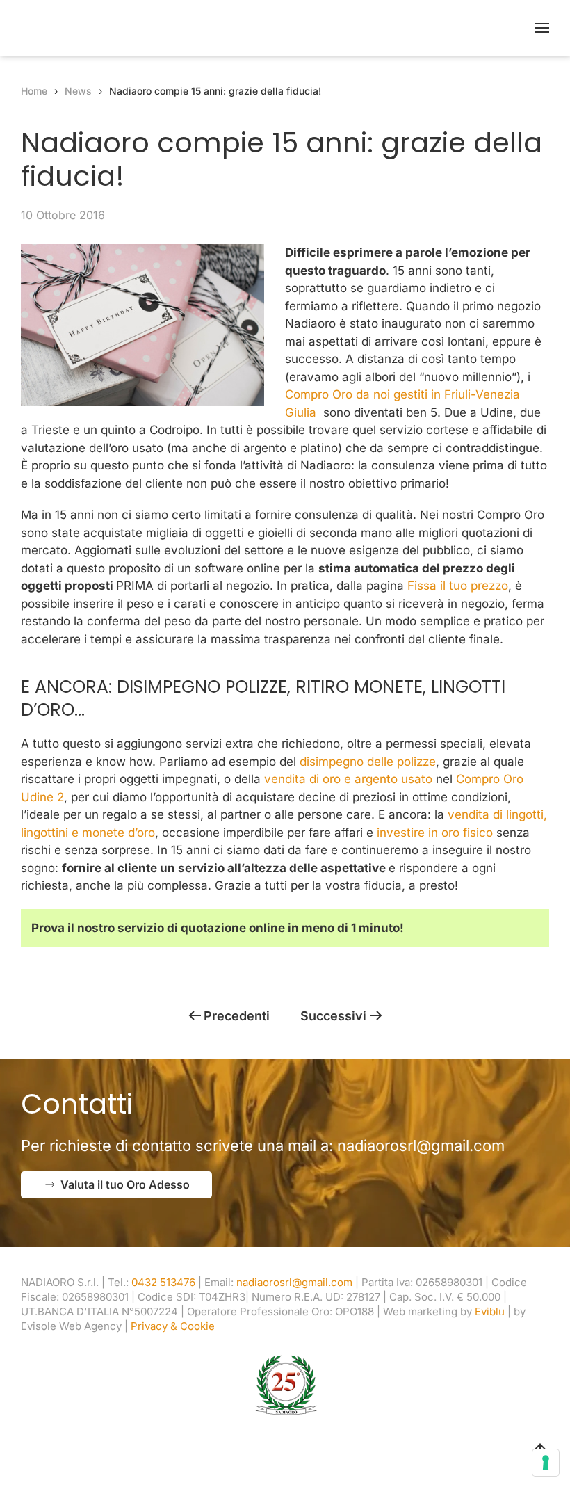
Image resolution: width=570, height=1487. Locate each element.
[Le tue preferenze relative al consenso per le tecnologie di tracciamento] (545, 1462)
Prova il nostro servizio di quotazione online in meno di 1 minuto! (217, 928)
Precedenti (237, 1015)
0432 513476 (163, 1282)
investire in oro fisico (435, 832)
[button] (542, 28)
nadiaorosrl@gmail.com (421, 1145)
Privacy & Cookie (173, 1326)
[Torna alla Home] (108, 28)
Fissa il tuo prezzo (457, 586)
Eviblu (490, 1311)
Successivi (333, 1015)
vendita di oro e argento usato (348, 779)
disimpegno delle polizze (368, 762)
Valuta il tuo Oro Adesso (125, 1184)
